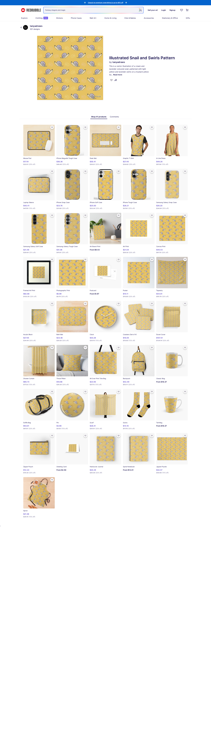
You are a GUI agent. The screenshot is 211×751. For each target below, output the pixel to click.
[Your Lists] (181, 10)
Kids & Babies (130, 18)
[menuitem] (24, 18)
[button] (105, 3)
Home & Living (110, 18)
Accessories (149, 18)
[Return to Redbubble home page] (31, 10)
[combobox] (93, 10)
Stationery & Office (170, 18)
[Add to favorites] (111, 80)
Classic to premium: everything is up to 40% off (105, 3)
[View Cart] (187, 10)
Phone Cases (76, 18)
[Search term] (140, 10)
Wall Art (93, 18)
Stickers (59, 18)
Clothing (41, 18)
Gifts (188, 18)
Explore (24, 18)
